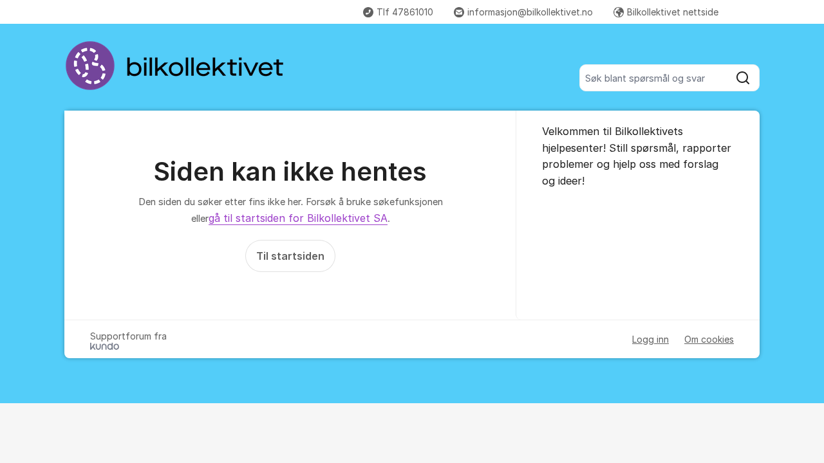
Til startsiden (290, 256)
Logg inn (650, 339)
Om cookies (709, 339)
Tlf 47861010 (405, 11)
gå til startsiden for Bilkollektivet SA (298, 218)
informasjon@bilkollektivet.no (530, 11)
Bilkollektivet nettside (672, 11)
